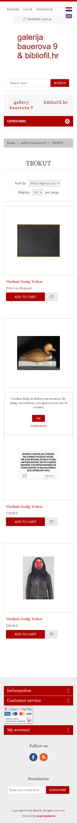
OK (38, 418)
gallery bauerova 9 (21, 105)
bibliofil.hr (56, 102)
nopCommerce (46, 816)
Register (13, 9)
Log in (27, 9)
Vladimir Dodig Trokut (24, 282)
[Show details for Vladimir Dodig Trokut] (38, 240)
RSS (44, 757)
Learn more (38, 426)
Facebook (33, 757)
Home (11, 143)
